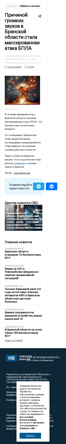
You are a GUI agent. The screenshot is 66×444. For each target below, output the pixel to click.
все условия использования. (28, 418)
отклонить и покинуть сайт (28, 427)
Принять (30, 435)
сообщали (19, 163)
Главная (12, 6)
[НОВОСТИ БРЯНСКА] (11, 358)
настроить (38, 422)
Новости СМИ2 (14, 340)
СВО (21, 6)
